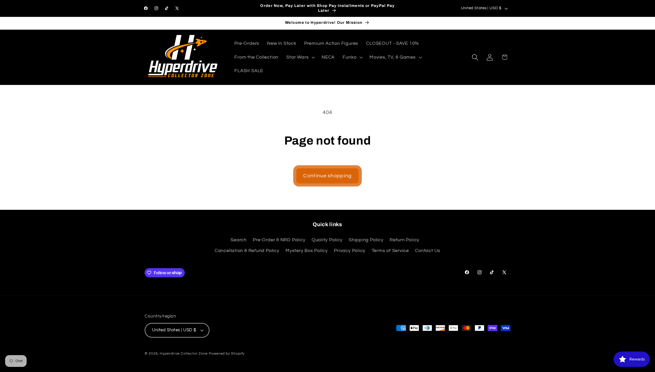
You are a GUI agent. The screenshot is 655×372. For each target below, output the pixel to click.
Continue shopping (327, 175)
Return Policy (404, 239)
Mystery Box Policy (307, 250)
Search (239, 239)
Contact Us (427, 250)
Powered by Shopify (227, 353)
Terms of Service (390, 250)
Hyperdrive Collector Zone (184, 353)
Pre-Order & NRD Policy (279, 239)
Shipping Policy (366, 239)
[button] (300, 57)
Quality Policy (327, 239)
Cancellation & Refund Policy (247, 250)
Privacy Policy (349, 250)
